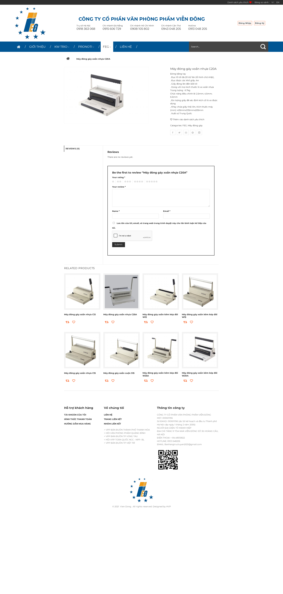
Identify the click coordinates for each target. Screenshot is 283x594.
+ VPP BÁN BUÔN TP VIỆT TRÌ (119, 443)
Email (166, 211)
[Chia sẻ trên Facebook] (172, 132)
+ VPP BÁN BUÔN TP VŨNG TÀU (121, 436)
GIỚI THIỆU (37, 46)
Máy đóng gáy (195, 125)
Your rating (118, 177)
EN (277, 2)
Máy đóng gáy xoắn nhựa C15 (80, 373)
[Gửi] (263, 47)
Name (116, 211)
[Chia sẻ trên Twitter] (179, 132)
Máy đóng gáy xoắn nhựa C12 (80, 314)
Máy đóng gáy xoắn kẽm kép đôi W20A (199, 374)
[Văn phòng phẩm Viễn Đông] (30, 23)
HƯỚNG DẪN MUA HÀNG (77, 423)
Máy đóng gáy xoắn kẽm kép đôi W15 (199, 315)
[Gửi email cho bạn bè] (186, 132)
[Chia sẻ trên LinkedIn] (199, 132)
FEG (106, 46)
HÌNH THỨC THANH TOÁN (78, 419)
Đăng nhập (245, 23)
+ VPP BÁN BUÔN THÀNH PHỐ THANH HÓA (127, 429)
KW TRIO (60, 46)
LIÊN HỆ (126, 46)
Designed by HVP (162, 506)
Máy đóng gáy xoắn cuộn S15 (118, 373)
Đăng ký (259, 23)
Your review (119, 187)
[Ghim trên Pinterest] (192, 132)
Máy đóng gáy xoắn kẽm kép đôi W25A (160, 374)
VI (273, 2)
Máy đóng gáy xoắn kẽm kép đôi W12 (160, 315)
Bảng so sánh (262, 2)
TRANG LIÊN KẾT (113, 419)
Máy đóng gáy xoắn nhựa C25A (120, 314)
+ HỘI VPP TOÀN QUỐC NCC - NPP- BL (124, 439)
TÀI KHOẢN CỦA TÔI (75, 414)
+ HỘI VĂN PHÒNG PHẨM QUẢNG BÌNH (124, 433)
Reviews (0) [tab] (73, 148)
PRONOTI (85, 46)
